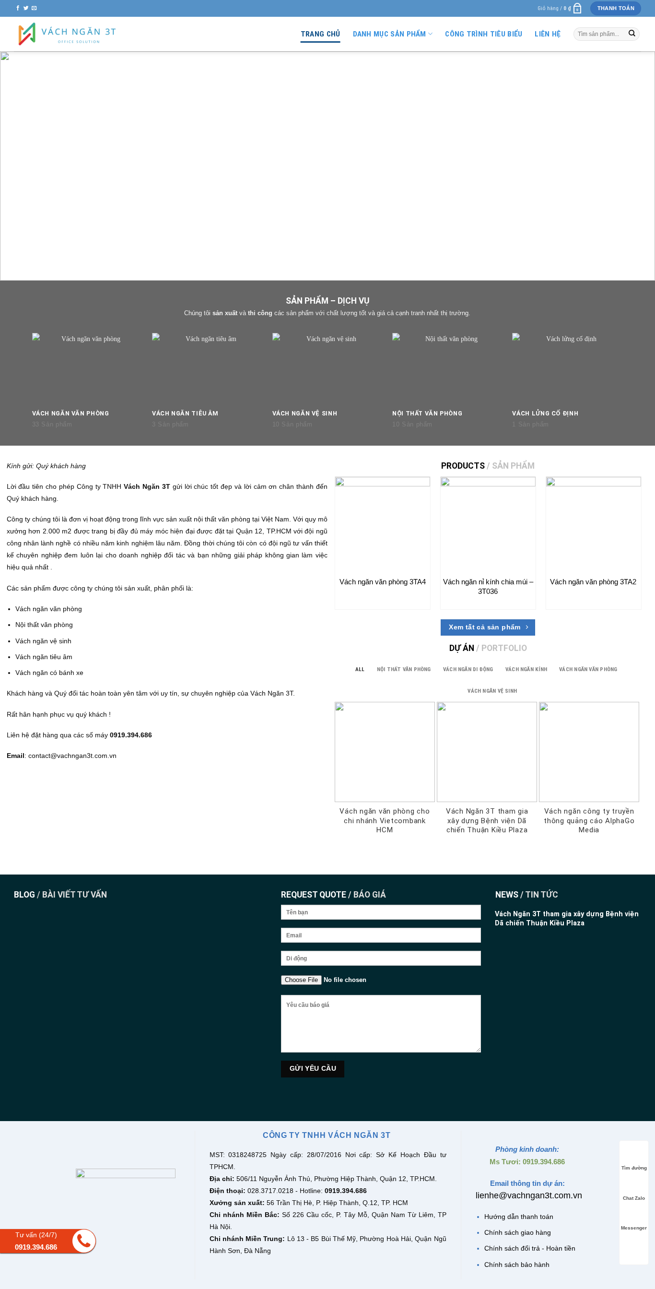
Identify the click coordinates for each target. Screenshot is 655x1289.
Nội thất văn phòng (44, 624)
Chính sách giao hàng (517, 1232)
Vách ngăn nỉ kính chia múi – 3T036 (488, 586)
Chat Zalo (634, 1198)
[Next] (633, 166)
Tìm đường (634, 1168)
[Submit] (632, 34)
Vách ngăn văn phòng (48, 609)
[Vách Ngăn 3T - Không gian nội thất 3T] (67, 34)
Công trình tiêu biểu (483, 34)
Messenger (634, 1227)
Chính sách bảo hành (517, 1264)
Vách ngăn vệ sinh (43, 641)
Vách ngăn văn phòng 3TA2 (593, 582)
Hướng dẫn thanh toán (518, 1216)
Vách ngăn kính (526, 669)
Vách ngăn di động (468, 669)
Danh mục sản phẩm (389, 34)
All (360, 669)
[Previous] (21, 166)
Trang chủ (320, 34)
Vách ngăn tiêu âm (43, 657)
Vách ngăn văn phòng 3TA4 (382, 582)
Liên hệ (548, 34)
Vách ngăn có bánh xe (49, 672)
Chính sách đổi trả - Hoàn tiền (529, 1248)
